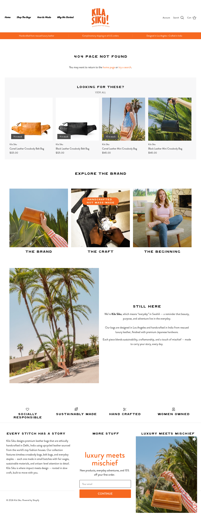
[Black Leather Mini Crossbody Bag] (169, 119)
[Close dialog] (194, 439)
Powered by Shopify (30, 500)
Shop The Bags (24, 17)
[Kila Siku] (100, 17)
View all (100, 92)
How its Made (44, 17)
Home (8, 17)
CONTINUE (105, 494)
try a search (125, 67)
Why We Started (65, 17)
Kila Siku (17, 500)
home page (109, 67)
